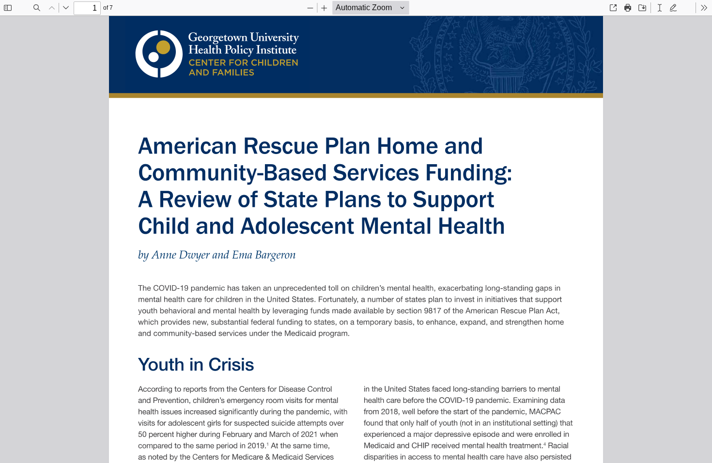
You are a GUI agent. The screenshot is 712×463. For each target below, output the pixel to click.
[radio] (659, 8)
